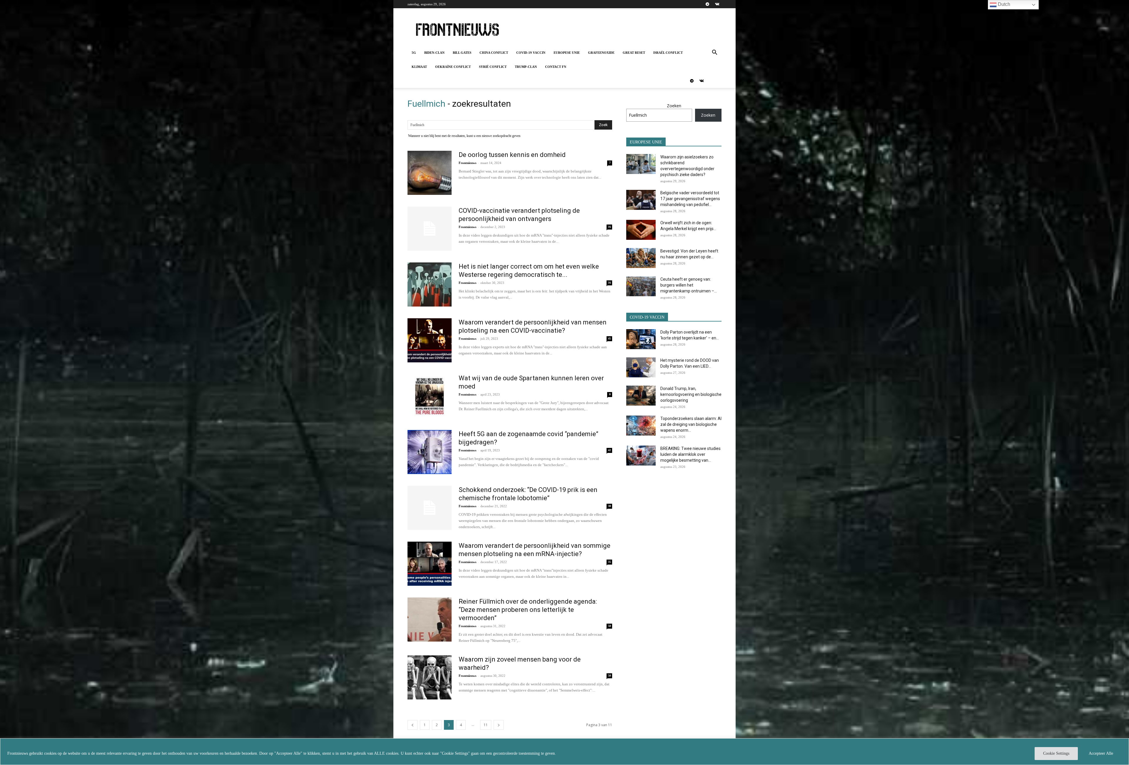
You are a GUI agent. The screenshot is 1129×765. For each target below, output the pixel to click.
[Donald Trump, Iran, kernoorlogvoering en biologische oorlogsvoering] (641, 396)
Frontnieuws (467, 163)
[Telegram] (707, 4)
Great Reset (634, 52)
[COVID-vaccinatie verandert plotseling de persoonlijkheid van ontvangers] (429, 229)
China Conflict (494, 52)
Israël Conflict (668, 52)
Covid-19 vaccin (530, 52)
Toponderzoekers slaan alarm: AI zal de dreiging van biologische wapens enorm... (691, 424)
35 (609, 561)
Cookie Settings (1056, 753)
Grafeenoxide (601, 52)
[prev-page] (412, 725)
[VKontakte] (717, 4)
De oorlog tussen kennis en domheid (512, 154)
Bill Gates (462, 52)
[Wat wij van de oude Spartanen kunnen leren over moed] (429, 396)
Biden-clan (434, 52)
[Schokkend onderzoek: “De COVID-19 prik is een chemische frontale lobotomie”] (429, 508)
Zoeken (674, 105)
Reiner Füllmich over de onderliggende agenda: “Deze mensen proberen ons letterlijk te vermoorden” (528, 610)
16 (609, 226)
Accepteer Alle (1101, 753)
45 (609, 338)
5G (414, 52)
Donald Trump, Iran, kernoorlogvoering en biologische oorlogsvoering (691, 394)
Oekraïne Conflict (453, 66)
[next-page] (499, 725)
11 (486, 724)
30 (609, 506)
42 (609, 450)
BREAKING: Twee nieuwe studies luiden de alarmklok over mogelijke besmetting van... (690, 454)
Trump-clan (526, 66)
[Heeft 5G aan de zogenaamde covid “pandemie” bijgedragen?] (429, 452)
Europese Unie (567, 52)
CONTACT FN (555, 66)
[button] (714, 53)
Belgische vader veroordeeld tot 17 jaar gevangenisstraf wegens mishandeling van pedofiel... (690, 198)
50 (609, 625)
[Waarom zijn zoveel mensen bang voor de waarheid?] (429, 677)
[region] (564, 751)
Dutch (1003, 4)
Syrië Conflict (493, 66)
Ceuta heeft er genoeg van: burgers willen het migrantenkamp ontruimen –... (688, 285)
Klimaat (419, 66)
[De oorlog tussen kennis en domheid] (429, 173)
